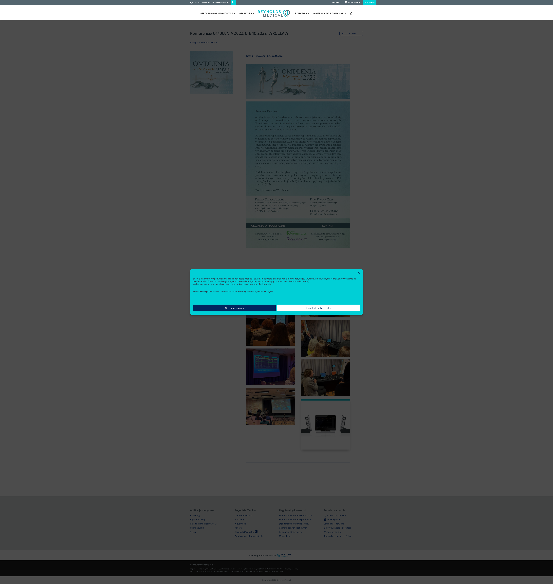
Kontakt (335, 2)
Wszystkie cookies (234, 308)
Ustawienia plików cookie (318, 308)
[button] (358, 272)
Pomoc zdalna (354, 2)
